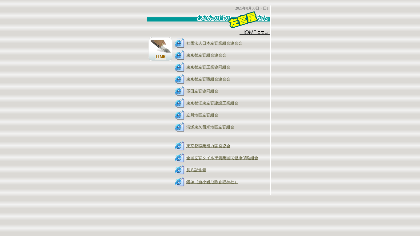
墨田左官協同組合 (202, 91)
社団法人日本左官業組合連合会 (214, 43)
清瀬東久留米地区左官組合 (210, 127)
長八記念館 (196, 169)
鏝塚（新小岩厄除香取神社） (212, 181)
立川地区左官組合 (202, 115)
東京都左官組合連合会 (206, 55)
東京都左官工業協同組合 (208, 67)
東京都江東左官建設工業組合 (212, 103)
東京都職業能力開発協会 (208, 146)
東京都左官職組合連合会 (208, 79)
